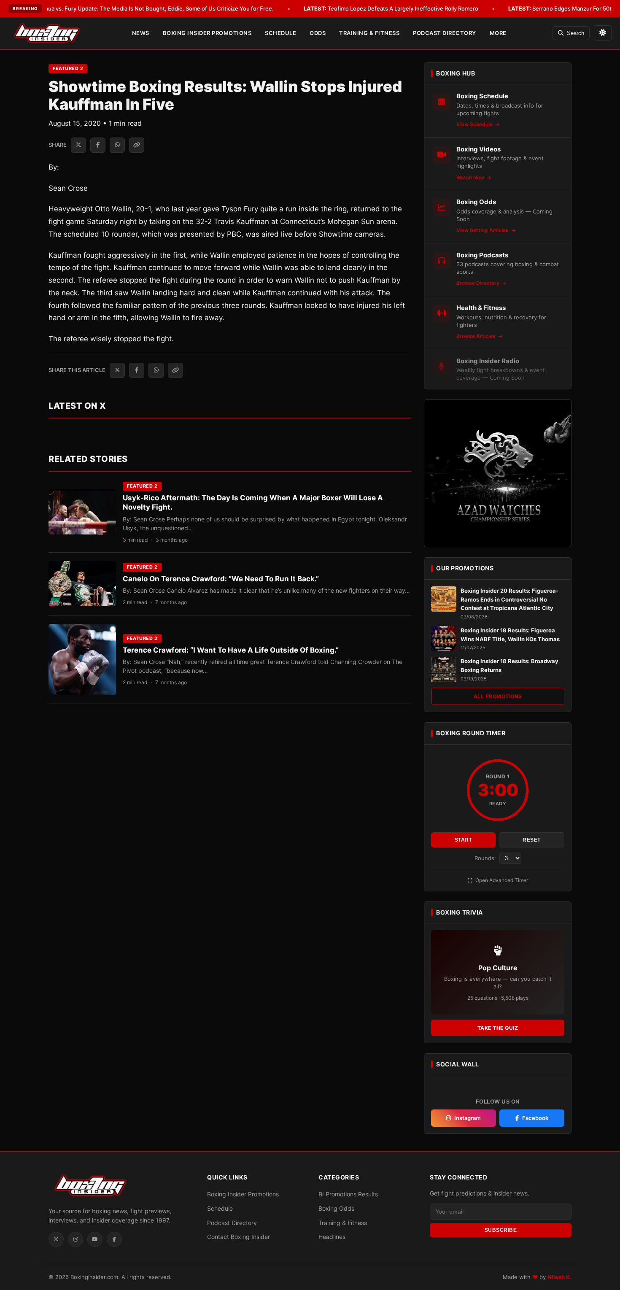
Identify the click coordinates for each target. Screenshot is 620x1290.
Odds (318, 33)
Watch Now (470, 177)
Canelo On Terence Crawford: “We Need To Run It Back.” (221, 579)
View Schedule (475, 124)
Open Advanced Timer (501, 880)
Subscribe (501, 1230)
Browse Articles (476, 336)
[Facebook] (114, 1239)
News (140, 33)
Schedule (280, 33)
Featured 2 (68, 68)
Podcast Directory (444, 33)
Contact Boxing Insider (238, 1236)
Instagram (467, 1118)
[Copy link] (136, 145)
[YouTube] (94, 1239)
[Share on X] (78, 145)
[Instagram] (75, 1239)
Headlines (331, 1236)
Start (463, 840)
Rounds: (486, 858)
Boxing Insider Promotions (207, 33)
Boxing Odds (336, 1208)
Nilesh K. (559, 1277)
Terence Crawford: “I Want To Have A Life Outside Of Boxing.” (231, 650)
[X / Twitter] (56, 1239)
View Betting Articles (483, 230)
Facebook (535, 1118)
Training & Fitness (369, 33)
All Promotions (498, 696)
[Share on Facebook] (97, 145)
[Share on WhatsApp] (117, 145)
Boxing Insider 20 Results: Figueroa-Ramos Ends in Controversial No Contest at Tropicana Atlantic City (509, 599)
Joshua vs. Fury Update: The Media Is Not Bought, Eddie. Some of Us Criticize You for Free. (142, 8)
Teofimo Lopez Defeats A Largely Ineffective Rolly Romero (391, 8)
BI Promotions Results (348, 1194)
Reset (532, 840)
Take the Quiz (497, 1028)
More (498, 33)
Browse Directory (478, 283)
